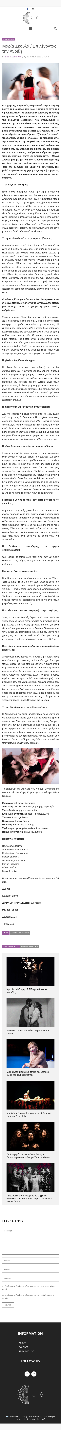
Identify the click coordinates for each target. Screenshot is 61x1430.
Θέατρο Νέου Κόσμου (20, 933)
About (22, 1343)
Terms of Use (26, 1351)
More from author (29, 946)
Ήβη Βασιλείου (13, 57)
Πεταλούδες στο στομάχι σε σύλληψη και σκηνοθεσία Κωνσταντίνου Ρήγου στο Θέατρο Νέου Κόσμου (29, 1198)
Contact (23, 1347)
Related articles (11, 946)
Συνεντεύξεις (8, 39)
